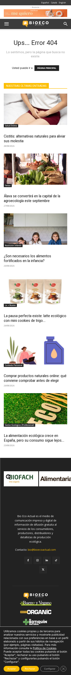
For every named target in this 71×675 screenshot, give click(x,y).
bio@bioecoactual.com (42, 549)
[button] (6, 24)
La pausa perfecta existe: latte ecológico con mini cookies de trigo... (35, 318)
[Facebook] (28, 560)
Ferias (8, 185)
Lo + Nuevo (10, 305)
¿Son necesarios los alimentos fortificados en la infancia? (27, 258)
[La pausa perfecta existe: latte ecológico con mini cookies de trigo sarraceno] (35, 288)
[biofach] (21, 478)
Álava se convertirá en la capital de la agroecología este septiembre (32, 198)
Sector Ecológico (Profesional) (19, 425)
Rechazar (30, 668)
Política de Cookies (44, 648)
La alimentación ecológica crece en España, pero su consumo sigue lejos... (34, 438)
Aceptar (11, 668)
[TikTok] (56, 560)
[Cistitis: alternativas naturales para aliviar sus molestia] (35, 109)
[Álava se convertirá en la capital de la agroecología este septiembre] (35, 169)
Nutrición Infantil (13, 245)
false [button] (8, 477)
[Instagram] (37, 560)
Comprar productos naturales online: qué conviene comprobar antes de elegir (35, 378)
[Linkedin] (47, 560)
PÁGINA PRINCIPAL (46, 68)
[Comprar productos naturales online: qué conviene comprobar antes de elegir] (35, 348)
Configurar (49, 668)
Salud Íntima (11, 125)
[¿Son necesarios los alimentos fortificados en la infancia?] (35, 228)
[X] (43, 569)
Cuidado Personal (13, 365)
